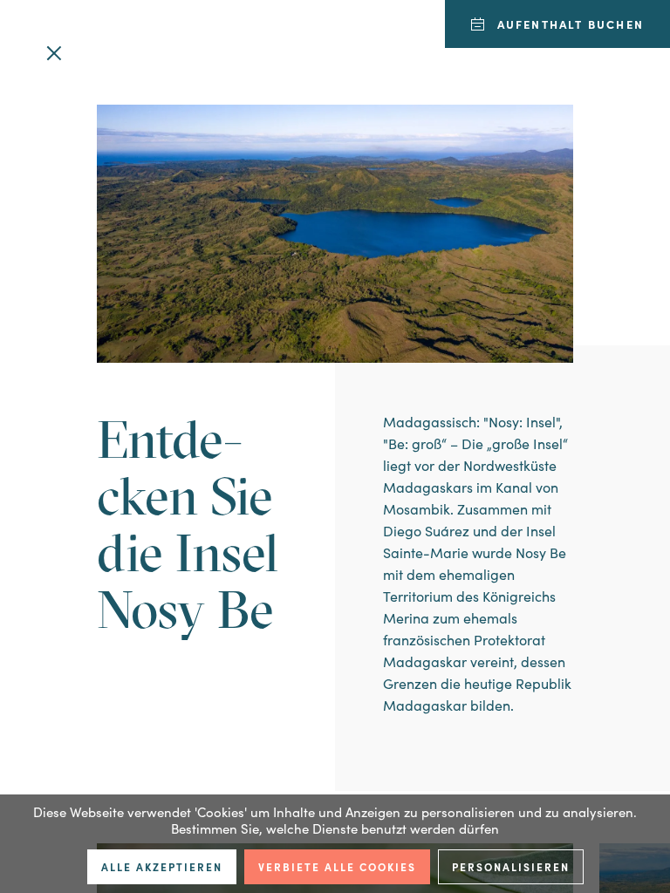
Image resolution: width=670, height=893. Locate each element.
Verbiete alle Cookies (337, 866)
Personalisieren (511, 866)
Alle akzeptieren (161, 866)
